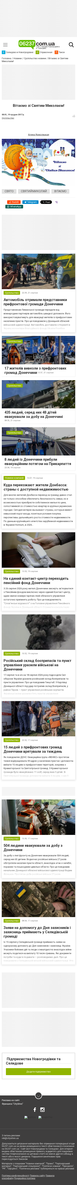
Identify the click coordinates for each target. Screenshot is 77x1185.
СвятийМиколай (34, 191)
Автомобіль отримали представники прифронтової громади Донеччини (35, 302)
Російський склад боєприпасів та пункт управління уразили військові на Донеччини (37, 664)
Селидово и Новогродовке (25, 791)
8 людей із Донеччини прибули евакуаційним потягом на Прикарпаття (37, 461)
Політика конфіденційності (15, 1175)
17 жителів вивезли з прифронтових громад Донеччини (35, 370)
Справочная (58, 791)
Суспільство (8, 118)
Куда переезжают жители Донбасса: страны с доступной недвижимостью (36, 487)
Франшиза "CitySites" (12, 1104)
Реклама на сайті (11, 1100)
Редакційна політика (24, 1178)
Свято (9, 191)
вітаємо (60, 191)
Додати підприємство (38, 1071)
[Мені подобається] (73, 116)
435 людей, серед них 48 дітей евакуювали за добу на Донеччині (33, 414)
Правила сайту (37, 1175)
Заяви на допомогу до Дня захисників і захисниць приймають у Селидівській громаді (37, 932)
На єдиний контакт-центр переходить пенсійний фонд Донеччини (36, 580)
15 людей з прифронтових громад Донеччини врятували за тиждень (33, 749)
